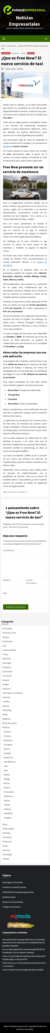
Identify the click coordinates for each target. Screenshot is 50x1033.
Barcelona (15, 53)
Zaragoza (8, 817)
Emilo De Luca (8, 963)
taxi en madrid (19, 492)
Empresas (6, 667)
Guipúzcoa (8, 757)
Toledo (7, 804)
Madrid (23, 53)
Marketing (6, 710)
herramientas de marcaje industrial (17, 939)
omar (4, 956)
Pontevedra (9, 792)
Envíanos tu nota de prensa (14, 887)
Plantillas (6, 833)
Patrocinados (8, 828)
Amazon (5, 637)
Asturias (7, 736)
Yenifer (20, 68)
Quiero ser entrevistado (12, 902)
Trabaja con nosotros (11, 906)
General (5, 680)
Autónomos (7, 641)
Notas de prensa (9, 723)
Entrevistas (7, 671)
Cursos (5, 654)
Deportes (6, 658)
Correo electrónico (32, 581)
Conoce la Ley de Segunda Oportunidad (26, 969)
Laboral (5, 706)
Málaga (7, 779)
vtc (26, 492)
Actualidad (6, 53)
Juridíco (6, 701)
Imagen (5, 684)
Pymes (5, 846)
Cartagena (8, 744)
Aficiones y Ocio (9, 632)
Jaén (6, 766)
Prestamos (7, 837)
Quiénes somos (9, 897)
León (6, 770)
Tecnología (7, 854)
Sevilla (7, 800)
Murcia (7, 783)
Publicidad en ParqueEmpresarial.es (18, 892)
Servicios (6, 850)
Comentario (9, 550)
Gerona (7, 749)
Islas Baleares (9, 761)
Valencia (7, 809)
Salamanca (8, 796)
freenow (10, 492)
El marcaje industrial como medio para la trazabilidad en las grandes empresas (23, 942)
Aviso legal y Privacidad (12, 882)
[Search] (46, 39)
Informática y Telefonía (12, 693)
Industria (6, 688)
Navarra (7, 787)
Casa (4, 645)
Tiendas (5, 858)
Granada (7, 753)
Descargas (6, 663)
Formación (7, 675)
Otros (4, 824)
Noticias (31, 53)
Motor (5, 714)
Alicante (7, 731)
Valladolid (8, 813)
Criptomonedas (9, 650)
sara (4, 969)
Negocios (6, 718)
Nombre (7, 580)
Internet (6, 697)
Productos (7, 841)
